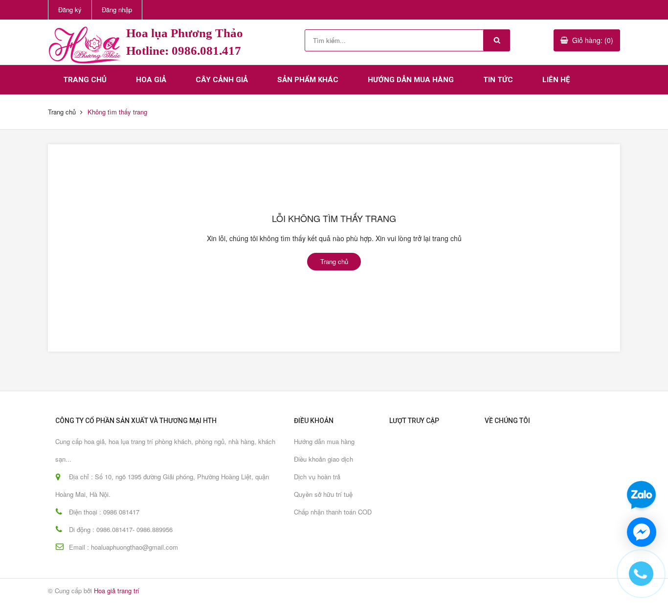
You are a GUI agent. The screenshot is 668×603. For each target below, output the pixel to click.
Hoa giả (151, 79)
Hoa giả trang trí (116, 590)
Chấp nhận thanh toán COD (333, 511)
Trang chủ (85, 79)
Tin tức (498, 79)
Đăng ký (70, 9)
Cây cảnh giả (222, 79)
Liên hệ (556, 79)
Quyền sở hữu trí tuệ (323, 494)
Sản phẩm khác (307, 79)
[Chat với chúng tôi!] (641, 532)
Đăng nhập (117, 9)
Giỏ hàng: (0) (592, 40)
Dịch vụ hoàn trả (317, 476)
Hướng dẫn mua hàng (411, 79)
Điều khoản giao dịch (323, 459)
